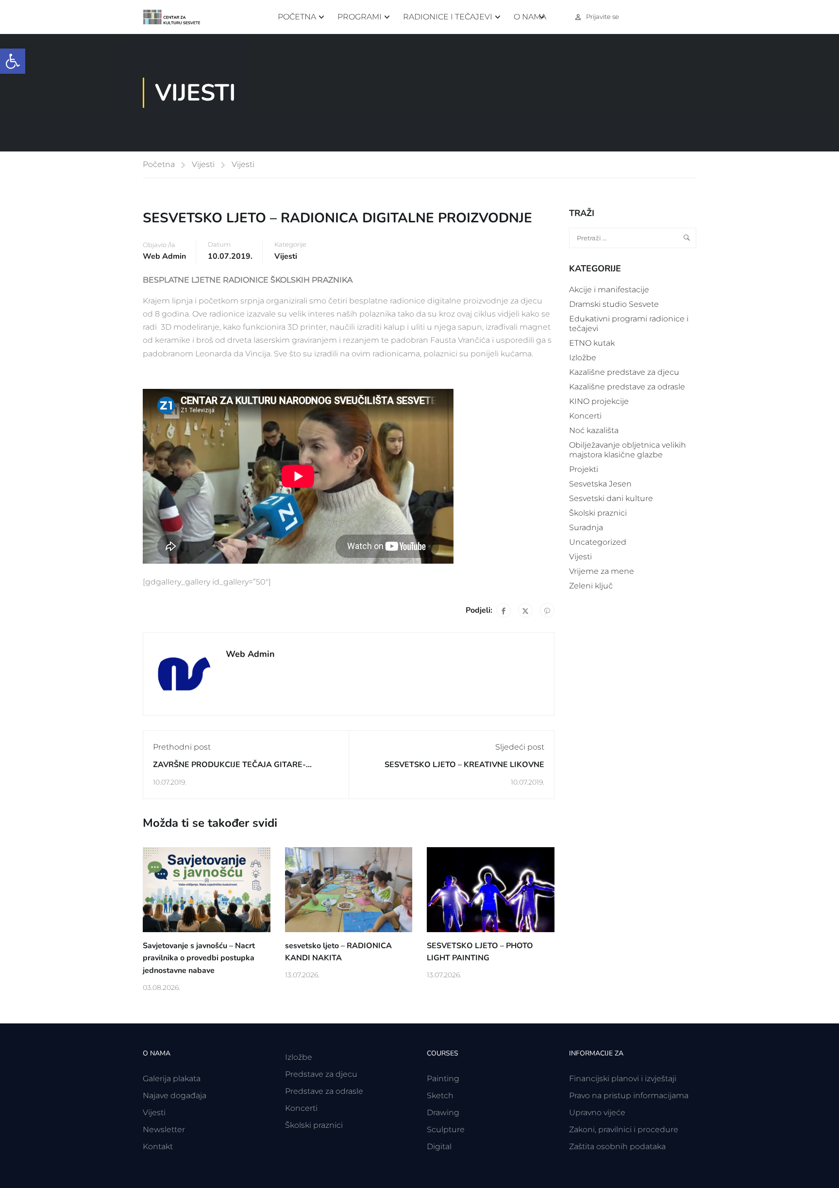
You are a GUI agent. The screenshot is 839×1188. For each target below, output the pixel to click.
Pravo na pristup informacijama (628, 1095)
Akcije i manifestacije (609, 289)
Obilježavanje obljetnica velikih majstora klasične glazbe (627, 449)
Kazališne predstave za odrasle (627, 386)
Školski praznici (598, 513)
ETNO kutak (592, 343)
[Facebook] (503, 610)
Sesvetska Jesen (600, 483)
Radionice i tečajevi (447, 16)
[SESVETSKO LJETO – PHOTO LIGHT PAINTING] (490, 888)
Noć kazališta (594, 430)
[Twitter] (525, 610)
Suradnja (586, 527)
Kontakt (158, 1146)
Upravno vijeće (597, 1112)
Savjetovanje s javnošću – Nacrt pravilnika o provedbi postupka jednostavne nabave (199, 958)
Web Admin (164, 256)
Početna (297, 16)
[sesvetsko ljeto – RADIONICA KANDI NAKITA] (349, 888)
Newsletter (164, 1129)
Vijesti (203, 164)
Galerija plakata (172, 1078)
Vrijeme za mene (601, 571)
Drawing (443, 1112)
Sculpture (446, 1129)
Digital (439, 1146)
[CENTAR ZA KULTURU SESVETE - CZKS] (177, 17)
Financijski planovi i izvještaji (622, 1078)
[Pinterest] (547, 610)
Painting (443, 1078)
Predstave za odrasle (324, 1091)
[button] (12, 61)
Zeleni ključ (591, 585)
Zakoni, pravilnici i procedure (623, 1129)
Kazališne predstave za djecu (624, 372)
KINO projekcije (599, 401)
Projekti (583, 469)
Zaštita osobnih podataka (617, 1146)
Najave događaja (174, 1095)
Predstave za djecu (321, 1074)
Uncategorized (597, 542)
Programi (359, 16)
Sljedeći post (519, 747)
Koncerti (585, 415)
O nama (530, 16)
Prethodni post (182, 747)
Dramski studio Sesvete (614, 304)
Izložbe (582, 357)
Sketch (440, 1095)
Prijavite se (602, 16)
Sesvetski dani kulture (611, 498)
